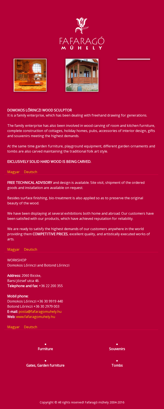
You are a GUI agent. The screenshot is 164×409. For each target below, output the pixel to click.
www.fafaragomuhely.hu (35, 316)
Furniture (45, 348)
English (82, 2)
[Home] (82, 25)
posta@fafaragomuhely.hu (40, 311)
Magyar (72, 2)
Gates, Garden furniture (45, 365)
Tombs (117, 365)
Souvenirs (117, 348)
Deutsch (91, 2)
